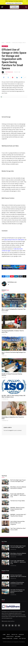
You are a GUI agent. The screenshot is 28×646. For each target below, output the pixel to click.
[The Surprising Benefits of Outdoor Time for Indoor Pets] (14, 322)
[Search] (26, 7)
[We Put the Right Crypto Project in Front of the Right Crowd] (5, 481)
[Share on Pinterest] (13, 77)
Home (4, 634)
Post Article (22, 638)
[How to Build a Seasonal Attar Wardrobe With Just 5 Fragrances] (5, 523)
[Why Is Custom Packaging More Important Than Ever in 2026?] (14, 300)
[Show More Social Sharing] (25, 77)
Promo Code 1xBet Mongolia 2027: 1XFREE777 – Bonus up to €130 (18, 495)
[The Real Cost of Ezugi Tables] (5, 502)
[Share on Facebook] (4, 77)
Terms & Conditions (7, 638)
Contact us (14, 634)
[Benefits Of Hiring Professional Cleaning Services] (14, 365)
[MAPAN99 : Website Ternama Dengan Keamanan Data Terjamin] (5, 509)
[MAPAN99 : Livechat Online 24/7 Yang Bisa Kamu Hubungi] (5, 516)
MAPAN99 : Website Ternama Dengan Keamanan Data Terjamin (17, 509)
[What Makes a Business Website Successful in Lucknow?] (5, 488)
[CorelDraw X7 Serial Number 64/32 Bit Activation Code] (5, 584)
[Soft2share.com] (14, 7)
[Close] (27, 1)
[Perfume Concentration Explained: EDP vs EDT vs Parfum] (5, 576)
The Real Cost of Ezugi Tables (17, 500)
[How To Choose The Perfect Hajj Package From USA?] (14, 344)
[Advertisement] (14, 26)
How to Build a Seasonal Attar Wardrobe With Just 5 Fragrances (17, 523)
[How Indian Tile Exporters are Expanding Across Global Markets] (5, 591)
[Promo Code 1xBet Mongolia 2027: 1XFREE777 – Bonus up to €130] (5, 495)
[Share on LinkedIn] (17, 77)
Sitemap (16, 638)
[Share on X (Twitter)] (8, 77)
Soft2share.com (9, 72)
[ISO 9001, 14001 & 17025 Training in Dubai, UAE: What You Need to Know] (14, 387)
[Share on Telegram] (21, 77)
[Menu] (2, 7)
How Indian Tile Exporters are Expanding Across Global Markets (17, 591)
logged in (11, 430)
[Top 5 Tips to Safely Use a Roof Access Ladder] (5, 530)
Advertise (21, 634)
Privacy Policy (10, 636)
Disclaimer (17, 636)
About (8, 634)
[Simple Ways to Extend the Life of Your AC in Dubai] (14, 408)
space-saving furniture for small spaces (14, 239)
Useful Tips (4, 46)
